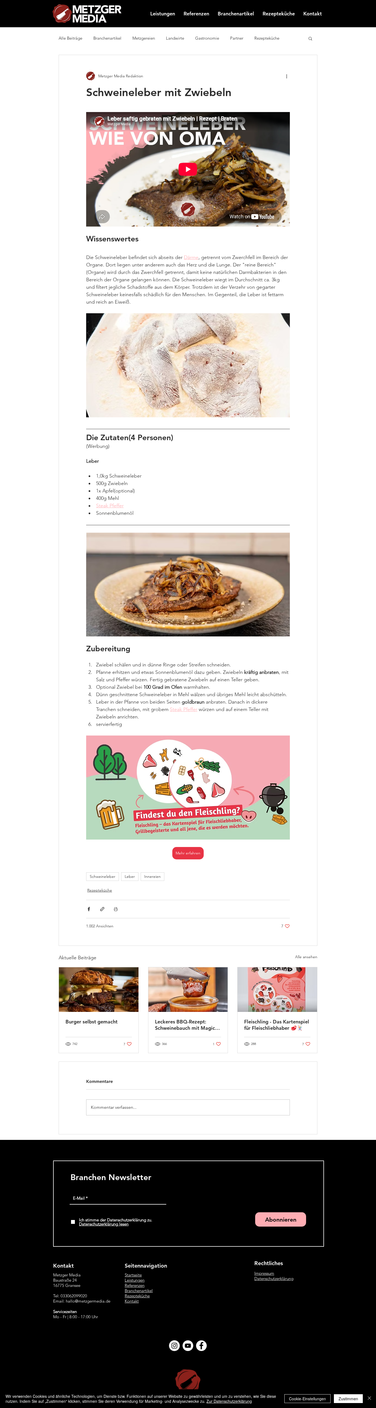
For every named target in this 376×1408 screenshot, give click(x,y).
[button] (310, 38)
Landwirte (175, 38)
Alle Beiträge (70, 38)
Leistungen (135, 1280)
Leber (130, 876)
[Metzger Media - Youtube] (187, 1345)
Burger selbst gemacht (92, 1021)
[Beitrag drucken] (115, 909)
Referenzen (135, 1285)
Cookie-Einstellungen (307, 1398)
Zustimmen (348, 1398)
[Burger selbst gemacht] (98, 989)
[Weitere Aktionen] (286, 76)
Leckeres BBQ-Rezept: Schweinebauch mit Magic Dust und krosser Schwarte (185, 1024)
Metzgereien (143, 38)
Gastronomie (207, 38)
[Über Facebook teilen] (88, 909)
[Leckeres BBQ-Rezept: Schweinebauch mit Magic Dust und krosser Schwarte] (188, 989)
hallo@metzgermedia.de (88, 1301)
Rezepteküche (266, 38)
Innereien (152, 876)
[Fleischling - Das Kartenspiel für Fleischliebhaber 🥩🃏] (277, 989)
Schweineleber (102, 876)
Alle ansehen (306, 956)
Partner (236, 38)
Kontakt (132, 1301)
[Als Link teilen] (102, 909)
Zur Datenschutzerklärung (229, 1401)
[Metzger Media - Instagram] (174, 1345)
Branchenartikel (107, 38)
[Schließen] (369, 1399)
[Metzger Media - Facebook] (201, 1345)
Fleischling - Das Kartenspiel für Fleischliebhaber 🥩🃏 (276, 1024)
